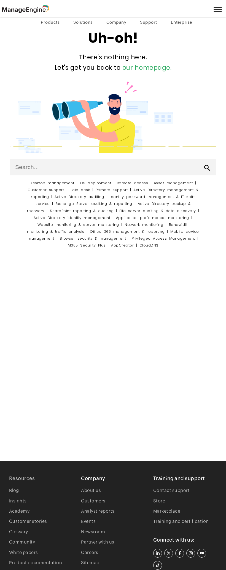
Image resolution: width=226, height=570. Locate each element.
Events (88, 521)
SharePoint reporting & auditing (82, 210)
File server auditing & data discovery (157, 210)
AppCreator (122, 245)
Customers (93, 501)
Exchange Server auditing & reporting (94, 203)
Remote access (132, 183)
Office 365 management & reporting (127, 231)
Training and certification (181, 521)
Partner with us (97, 542)
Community (22, 542)
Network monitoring (144, 224)
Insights (18, 501)
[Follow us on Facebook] (179, 553)
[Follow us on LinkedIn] (157, 553)
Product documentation (35, 562)
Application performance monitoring (152, 217)
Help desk (80, 190)
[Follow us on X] (168, 553)
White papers (23, 552)
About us (91, 490)
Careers (89, 552)
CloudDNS (148, 245)
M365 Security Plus (87, 245)
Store (159, 501)
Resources (22, 478)
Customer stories (28, 521)
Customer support (46, 190)
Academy (19, 511)
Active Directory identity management (72, 217)
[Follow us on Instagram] (190, 553)
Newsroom (93, 531)
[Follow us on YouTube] (201, 553)
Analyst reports (98, 511)
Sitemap (90, 562)
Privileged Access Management (163, 238)
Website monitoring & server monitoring (78, 224)
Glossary (18, 531)
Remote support (112, 190)
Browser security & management (93, 238)
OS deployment (95, 183)
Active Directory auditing (79, 196)
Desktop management (52, 183)
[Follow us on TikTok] (157, 565)
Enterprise (181, 22)
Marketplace (167, 511)
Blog (14, 490)
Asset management (173, 183)
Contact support (171, 490)
